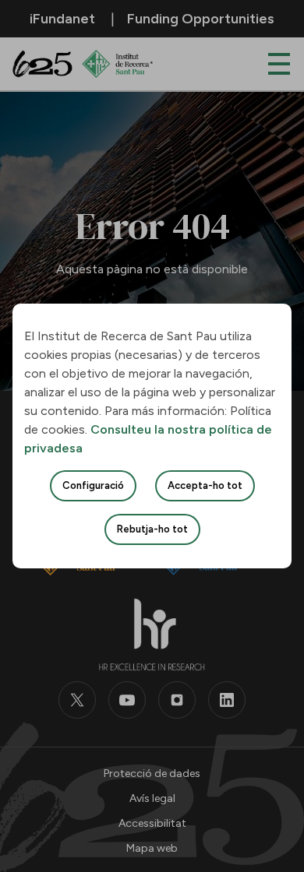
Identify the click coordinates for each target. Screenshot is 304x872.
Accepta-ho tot (205, 485)
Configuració (93, 485)
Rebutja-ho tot (152, 529)
